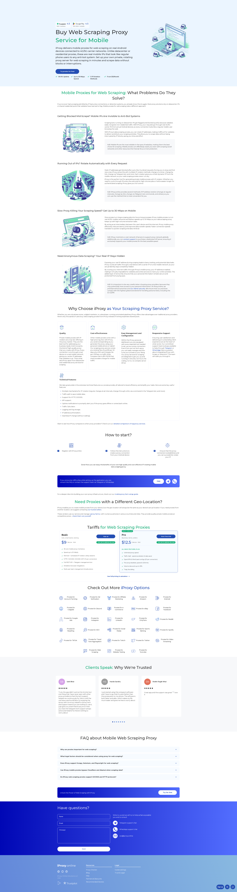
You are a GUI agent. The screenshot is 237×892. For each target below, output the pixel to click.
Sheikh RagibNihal (159, 682)
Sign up (105, 536)
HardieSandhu (115, 682)
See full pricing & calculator (117, 576)
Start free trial (166, 536)
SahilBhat (70, 682)
